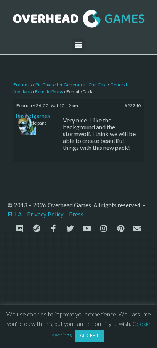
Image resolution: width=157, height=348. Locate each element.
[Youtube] (87, 228)
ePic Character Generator (59, 84)
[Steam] (36, 228)
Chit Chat (97, 84)
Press (76, 214)
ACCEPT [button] (89, 335)
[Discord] (20, 228)
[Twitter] (70, 228)
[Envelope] (137, 228)
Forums (21, 84)
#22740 (133, 105)
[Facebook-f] (53, 228)
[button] (78, 44)
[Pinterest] (120, 228)
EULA (15, 214)
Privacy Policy (45, 214)
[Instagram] (103, 228)
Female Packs (49, 91)
